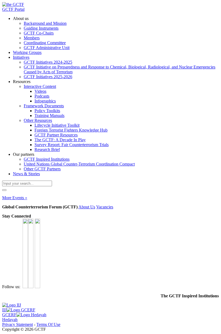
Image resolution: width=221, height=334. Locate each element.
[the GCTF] (13, 4)
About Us (86, 207)
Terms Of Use (48, 324)
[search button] (4, 190)
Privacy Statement (17, 324)
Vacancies (104, 207)
